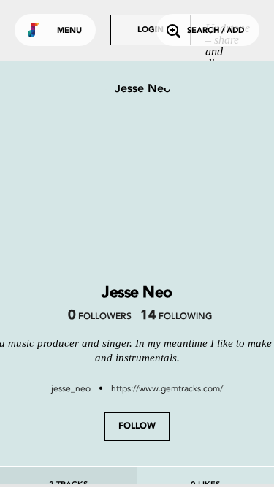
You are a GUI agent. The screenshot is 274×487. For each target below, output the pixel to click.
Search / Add (215, 31)
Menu (69, 31)
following (175, 316)
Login (150, 30)
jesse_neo (71, 388)
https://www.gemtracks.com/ (167, 388)
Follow (137, 426)
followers (100, 316)
